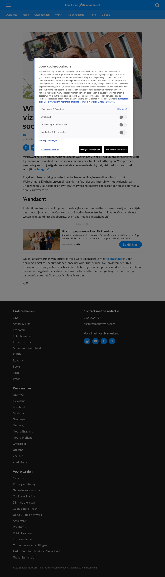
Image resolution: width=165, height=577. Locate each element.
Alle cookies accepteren (116, 150)
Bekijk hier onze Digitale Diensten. (98, 102)
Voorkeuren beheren (50, 149)
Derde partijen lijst (48, 140)
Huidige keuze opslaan (90, 150)
